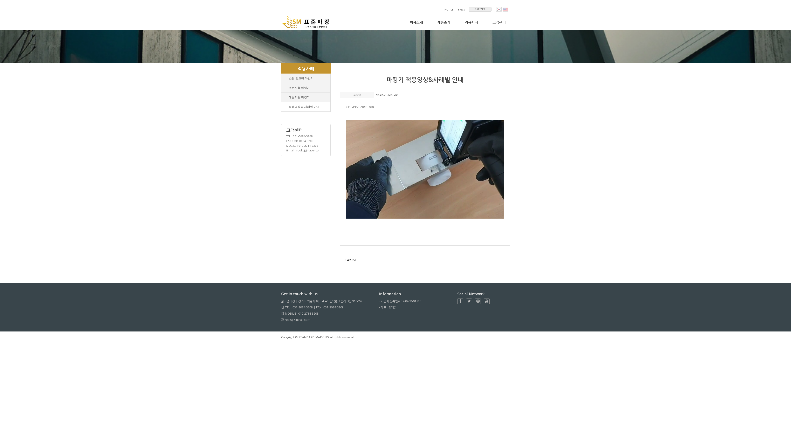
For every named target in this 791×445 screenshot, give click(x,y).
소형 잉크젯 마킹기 (301, 78)
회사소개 (416, 22)
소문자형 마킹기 (299, 87)
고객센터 (499, 22)
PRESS (461, 9)
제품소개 (443, 22)
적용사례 (471, 22)
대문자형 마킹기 (299, 97)
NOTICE (449, 9)
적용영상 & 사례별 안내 (304, 106)
